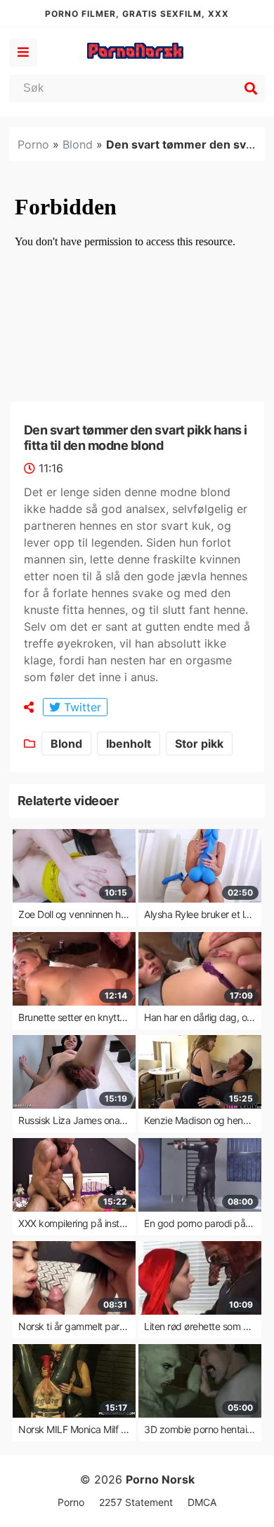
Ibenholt (128, 744)
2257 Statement (136, 1502)
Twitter (80, 707)
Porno (33, 144)
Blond (78, 144)
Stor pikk (199, 744)
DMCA (202, 1502)
